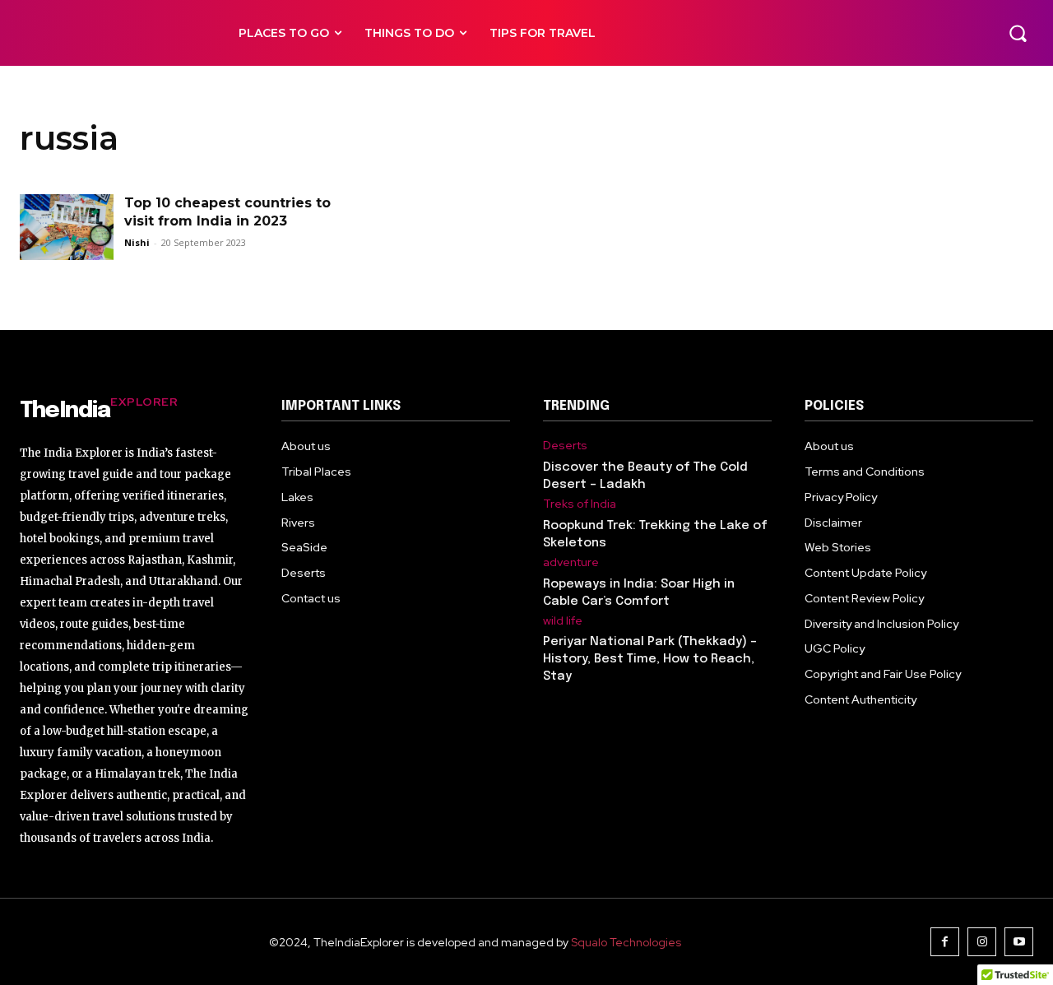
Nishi (137, 242)
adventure (571, 562)
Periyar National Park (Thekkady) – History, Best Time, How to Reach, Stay (650, 659)
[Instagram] (981, 941)
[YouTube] (1018, 941)
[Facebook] (944, 941)
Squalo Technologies (626, 942)
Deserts (565, 446)
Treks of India (579, 504)
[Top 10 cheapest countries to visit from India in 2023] (67, 227)
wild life (562, 621)
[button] (1017, 33)
